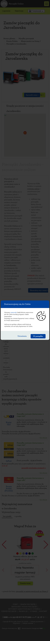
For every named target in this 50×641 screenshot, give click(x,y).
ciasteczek (13, 312)
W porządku (38, 336)
